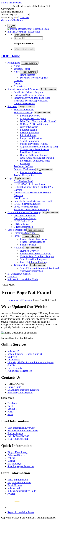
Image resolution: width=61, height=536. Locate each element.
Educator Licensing (23, 112)
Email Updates (15, 485)
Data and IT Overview (25, 215)
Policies (11, 458)
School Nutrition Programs (33, 259)
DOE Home (10, 56)
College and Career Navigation (29, 95)
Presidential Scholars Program (28, 92)
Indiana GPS (14, 351)
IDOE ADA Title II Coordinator (30, 184)
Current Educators (29, 127)
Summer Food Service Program (35, 253)
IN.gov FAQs (14, 463)
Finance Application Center (33, 239)
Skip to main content (11, 2)
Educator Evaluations (24, 169)
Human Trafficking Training (34, 155)
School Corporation (29, 141)
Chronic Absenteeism (24, 103)
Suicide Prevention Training (34, 143)
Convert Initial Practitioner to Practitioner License (34, 151)
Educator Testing (28, 129)
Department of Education (20, 300)
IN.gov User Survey (18, 452)
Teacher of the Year (23, 166)
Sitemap (11, 460)
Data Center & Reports (25, 218)
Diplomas (12, 276)
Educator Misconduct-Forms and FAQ (33, 201)
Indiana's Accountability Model (23, 279)
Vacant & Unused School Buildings (31, 209)
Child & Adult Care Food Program (37, 256)
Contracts (18, 195)
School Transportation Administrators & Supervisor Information (39, 269)
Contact (17, 83)
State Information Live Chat (21, 427)
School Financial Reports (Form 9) (25, 354)
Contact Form (14, 387)
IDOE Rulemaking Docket (27, 203)
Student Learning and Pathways (23, 89)
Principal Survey (28, 135)
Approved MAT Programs (33, 118)
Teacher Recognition (24, 175)
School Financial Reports (32, 241)
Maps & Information (18, 479)
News (17, 71)
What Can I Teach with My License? (38, 121)
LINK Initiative (21, 224)
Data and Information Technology (24, 212)
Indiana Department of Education (24, 31)
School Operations (17, 229)
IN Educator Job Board (19, 273)
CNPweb (12, 356)
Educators (12, 106)
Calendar (18, 80)
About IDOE (14, 62)
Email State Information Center (23, 430)
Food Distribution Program (33, 262)
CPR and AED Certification (34, 124)
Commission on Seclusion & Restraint (32, 192)
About (17, 66)
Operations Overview (24, 233)
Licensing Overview (30, 115)
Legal (10, 178)
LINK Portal (14, 359)
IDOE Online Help (23, 221)
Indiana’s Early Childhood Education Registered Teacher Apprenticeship (32, 99)
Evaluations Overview (31, 172)
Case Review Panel (23, 181)
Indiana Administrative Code (22, 491)
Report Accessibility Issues (21, 512)
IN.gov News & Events (19, 482)
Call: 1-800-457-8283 (18, 436)
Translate (24, 17)
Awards (11, 493)
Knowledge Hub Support (20, 392)
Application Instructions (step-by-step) (39, 146)
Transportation (21, 265)
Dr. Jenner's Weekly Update (34, 77)
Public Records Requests (26, 206)
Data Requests (21, 198)
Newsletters (19, 86)
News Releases (27, 74)
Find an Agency (15, 433)
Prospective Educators (31, 138)
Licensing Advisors (29, 132)
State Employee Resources (21, 466)
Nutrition (18, 247)
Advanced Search (16, 455)
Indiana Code (14, 488)
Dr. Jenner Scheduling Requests (23, 389)
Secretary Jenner (22, 68)
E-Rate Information (23, 226)
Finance (18, 236)
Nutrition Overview (29, 250)
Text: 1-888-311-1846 (18, 439)
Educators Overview (24, 109)
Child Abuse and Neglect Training (37, 158)
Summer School (28, 244)
